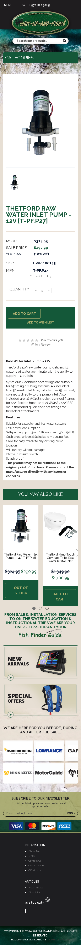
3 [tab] (47, 608)
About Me (34, 851)
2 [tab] (40, 608)
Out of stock (21, 590)
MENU (8, 5)
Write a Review (40, 344)
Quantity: (19, 289)
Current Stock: (41, 276)
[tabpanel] (21, 552)
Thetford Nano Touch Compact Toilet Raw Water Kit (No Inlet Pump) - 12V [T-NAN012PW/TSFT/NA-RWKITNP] (60, 563)
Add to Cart (60, 596)
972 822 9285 (34, 902)
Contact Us (34, 860)
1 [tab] (34, 608)
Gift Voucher (35, 870)
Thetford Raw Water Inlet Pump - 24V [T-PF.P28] (20, 556)
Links (31, 855)
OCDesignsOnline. (59, 939)
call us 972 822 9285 (36, 5)
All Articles (34, 892)
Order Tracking (36, 865)
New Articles (35, 887)
